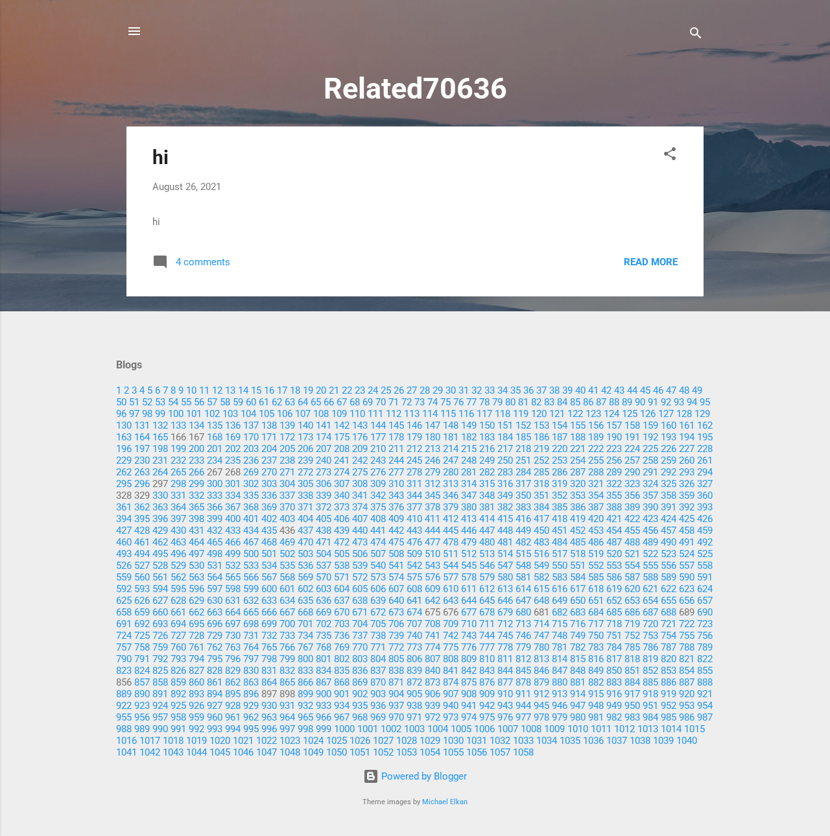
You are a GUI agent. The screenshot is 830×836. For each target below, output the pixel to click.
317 (523, 484)
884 (632, 682)
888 (705, 682)
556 (668, 565)
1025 (336, 740)
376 (396, 507)
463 (178, 542)
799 (287, 659)
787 (668, 647)
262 (124, 472)
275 (360, 472)
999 (323, 729)
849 (596, 670)
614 (523, 589)
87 (601, 402)
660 (160, 612)
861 (214, 682)
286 (559, 472)
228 (705, 449)
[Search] (696, 35)
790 (124, 659)
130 (124, 425)
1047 (266, 752)
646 (505, 600)
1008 (531, 729)
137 (251, 425)
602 (305, 589)
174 (323, 437)
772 (396, 647)
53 (160, 402)
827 (196, 670)
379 (450, 507)
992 (196, 729)
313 (450, 484)
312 (432, 484)
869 (360, 682)
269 (251, 472)
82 (536, 402)
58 (225, 402)
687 (650, 612)
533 (251, 565)
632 (251, 600)
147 (432, 425)
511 (450, 554)
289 (614, 472)
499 (233, 554)
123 (593, 414)
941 (469, 705)
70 (380, 402)
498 (214, 554)
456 (650, 530)
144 (378, 425)
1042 (149, 752)
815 (578, 659)
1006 (484, 729)
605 (360, 589)
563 (196, 577)
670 (342, 612)
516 (541, 554)
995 (251, 729)
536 (305, 565)
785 (632, 647)
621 (650, 589)
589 (668, 577)
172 (287, 437)
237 (269, 460)
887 (686, 682)
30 (450, 390)
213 (432, 449)
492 (705, 542)
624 (705, 589)
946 (559, 705)
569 (305, 577)
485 (578, 542)
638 (360, 600)
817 (614, 659)
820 (668, 659)
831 (269, 670)
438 (323, 530)
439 (342, 530)
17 (282, 390)
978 (541, 717)
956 (142, 717)
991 (178, 729)
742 (450, 635)
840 (432, 670)
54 (173, 402)
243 (378, 460)
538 (342, 565)
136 (233, 425)
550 (559, 565)
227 (686, 449)
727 (178, 635)
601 (287, 589)
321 (596, 484)
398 (196, 519)
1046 (243, 752)
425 (686, 519)
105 (266, 414)
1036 (593, 740)
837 (378, 670)
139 (287, 425)
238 (287, 460)
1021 (243, 740)
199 (178, 449)
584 (578, 577)
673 (396, 612)
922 (124, 705)
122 (575, 414)
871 (396, 682)
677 (469, 612)
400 (233, 519)
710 (469, 624)
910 (505, 694)
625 (124, 600)
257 (632, 460)
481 (505, 542)
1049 (313, 752)
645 (487, 600)
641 (414, 600)
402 (269, 519)
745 (505, 635)
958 (178, 717)
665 (251, 612)
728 (196, 635)
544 (450, 565)
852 (650, 670)
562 (178, 577)
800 (305, 659)
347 (469, 495)
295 (124, 484)
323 (632, 484)
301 (233, 484)
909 (487, 694)
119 (520, 414)
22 (347, 390)
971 (414, 717)
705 (378, 624)
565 (233, 577)
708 (432, 624)
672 (378, 612)
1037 (616, 740)
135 (214, 425)
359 (686, 495)
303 (269, 484)
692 (142, 624)
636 (323, 600)
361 (124, 507)
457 (668, 530)
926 (196, 705)
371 (305, 507)
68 (355, 402)
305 (305, 484)
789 (705, 647)
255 (596, 460)
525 (705, 554)
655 (668, 600)
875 (469, 682)
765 (269, 647)
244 (396, 460)
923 (142, 705)
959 (196, 717)
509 (414, 554)
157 (614, 425)
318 (541, 484)
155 (578, 425)
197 (142, 449)
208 (342, 449)
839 (414, 670)
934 (342, 705)
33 (489, 390)
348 (487, 495)
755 (686, 635)
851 (632, 670)
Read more (651, 262)
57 (212, 402)
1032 (500, 740)
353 (578, 495)
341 (360, 495)
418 (559, 519)
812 (523, 659)
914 (578, 694)
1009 (554, 729)
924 (160, 705)
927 (214, 705)
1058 (523, 752)
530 (196, 565)
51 (134, 402)
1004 (437, 729)
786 (650, 647)
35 (515, 390)
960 (214, 717)
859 (178, 682)
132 (160, 425)
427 (124, 530)
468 (269, 542)
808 (450, 659)
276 (378, 472)
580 (505, 577)
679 (505, 612)
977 (523, 717)
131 (142, 425)
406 (342, 519)
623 (686, 589)
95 (705, 402)
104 (248, 414)
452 (578, 530)
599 (251, 589)
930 (269, 705)
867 (323, 682)
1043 (173, 752)
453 (596, 530)
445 (450, 530)
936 (378, 705)
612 (487, 589)
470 (305, 542)
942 (487, 705)
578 (469, 577)
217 (505, 449)
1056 (476, 752)
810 (487, 659)
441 (378, 530)
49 (697, 390)
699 (269, 624)
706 (396, 624)
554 (632, 565)
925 (178, 705)
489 (650, 542)
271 (287, 472)
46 (658, 390)
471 (323, 542)
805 (396, 659)
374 (360, 507)
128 (684, 414)
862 (233, 682)
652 (614, 600)
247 (450, 460)
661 (178, 612)
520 (614, 554)
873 (432, 682)
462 (160, 542)
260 (686, 460)
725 (142, 635)
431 (196, 530)
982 (614, 717)
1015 (694, 729)
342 (378, 495)
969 (378, 717)
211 (396, 449)
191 (632, 437)
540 (378, 565)
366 (214, 507)
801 (323, 659)
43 (619, 390)
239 (305, 460)
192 (650, 437)
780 (541, 647)
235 (233, 460)
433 (233, 530)
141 (323, 425)
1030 (453, 740)
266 (196, 472)
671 (360, 612)
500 (251, 554)
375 (378, 507)
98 (147, 414)
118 (502, 414)
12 (217, 390)
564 (214, 577)
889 (124, 694)
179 (414, 437)
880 (559, 682)
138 (269, 425)
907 (450, 694)
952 (668, 705)
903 (378, 694)
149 (469, 425)
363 (160, 507)
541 (396, 565)
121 (557, 414)
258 (650, 460)
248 (469, 460)
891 (160, 694)
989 (142, 729)
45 (645, 390)
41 (593, 390)
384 (541, 507)
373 (342, 507)
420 (596, 519)
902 (360, 694)
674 (414, 612)
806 (414, 659)
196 (124, 449)
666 (269, 612)
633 (269, 600)
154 (559, 425)
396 (160, 519)
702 (323, 624)
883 (614, 682)
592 (124, 589)
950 (632, 705)
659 (142, 612)
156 (596, 425)
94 (692, 402)
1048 (289, 752)
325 (668, 484)
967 (342, 717)
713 (523, 624)
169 (233, 437)
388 (614, 507)
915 (596, 694)
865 (287, 682)
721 (668, 624)
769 (342, 647)
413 (469, 519)
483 (541, 542)
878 (523, 682)
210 (378, 449)
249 (487, 460)
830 (251, 670)
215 (469, 449)
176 (360, 437)
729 (214, 635)
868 (342, 682)
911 (523, 694)
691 (124, 624)
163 (124, 437)
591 (705, 577)
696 (214, 624)
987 (705, 717)
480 (487, 542)
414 (487, 519)
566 (251, 577)
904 (396, 694)
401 (251, 519)
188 (578, 437)
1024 (313, 740)
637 (342, 600)
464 (196, 542)
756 (705, 635)
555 (650, 565)
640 (396, 600)
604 (342, 589)
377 (414, 507)
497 (196, 554)
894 (214, 694)
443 (414, 530)
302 (251, 484)
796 (233, 659)
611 (469, 589)
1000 (344, 729)
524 (686, 554)
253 (559, 460)
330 (160, 495)
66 (329, 402)
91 (653, 402)
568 (287, 577)
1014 (671, 729)
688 (668, 612)
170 (251, 437)
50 (121, 402)
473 (360, 542)
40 (580, 390)
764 (251, 647)
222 (596, 449)
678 (487, 612)
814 (559, 659)
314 (469, 484)
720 (650, 624)
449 (523, 530)
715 (559, 624)
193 (668, 437)
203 (251, 449)
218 (523, 449)
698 (251, 624)
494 (142, 554)
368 (251, 507)
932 (305, 705)
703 (342, 624)
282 (487, 472)
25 (386, 390)
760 (178, 647)
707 (414, 624)
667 (287, 612)
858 (160, 682)
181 (450, 437)
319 (559, 484)
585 (596, 577)
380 (469, 507)
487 (614, 542)
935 (360, 705)
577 (450, 577)
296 (142, 484)
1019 (196, 740)
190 (614, 437)
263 (142, 472)
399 (214, 519)
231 (160, 460)
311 (414, 484)
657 (705, 600)
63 (290, 402)
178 (396, 437)
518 (578, 554)
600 (269, 589)
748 (559, 635)
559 (124, 577)
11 (204, 390)
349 (505, 495)
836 (360, 670)
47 (671, 390)
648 (541, 600)
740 (414, 635)
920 (686, 694)
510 (432, 554)
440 (360, 530)
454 (614, 530)
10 (191, 390)
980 (578, 717)
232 (178, 460)
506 (360, 554)
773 (414, 647)
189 (596, 437)
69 (367, 402)
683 (578, 612)
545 (469, 565)
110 (357, 414)
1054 (430, 752)
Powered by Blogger (423, 776)
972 (432, 717)
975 (487, 717)
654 (650, 600)
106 (284, 414)
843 (487, 670)
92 (666, 402)
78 (484, 402)
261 (705, 460)
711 (487, 624)
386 (578, 507)
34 (502, 390)
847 (559, 670)
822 (705, 659)
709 (450, 624)
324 (650, 484)
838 (396, 670)
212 (414, 449)
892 (178, 694)
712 (505, 624)
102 (212, 414)
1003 (414, 729)
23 (360, 390)
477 (432, 542)
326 (686, 484)
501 (269, 554)
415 (505, 519)
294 (705, 472)
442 (396, 530)
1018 (173, 740)
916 (614, 694)
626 (142, 600)
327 (705, 484)
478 (450, 542)
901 (342, 694)
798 (269, 659)
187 (559, 437)
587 (632, 577)
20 (321, 390)
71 (393, 402)
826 (178, 670)
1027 (383, 740)
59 (238, 402)
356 (632, 495)
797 (251, 659)
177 (378, 437)
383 (523, 507)
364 (178, 507)
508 (396, 554)
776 (469, 647)
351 (541, 495)
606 (378, 589)
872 (414, 682)
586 (614, 577)
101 (194, 414)
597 (214, 589)
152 (523, 425)
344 (414, 495)
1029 (430, 740)
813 (541, 659)
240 (323, 460)
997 (287, 729)
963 (269, 717)
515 (523, 554)
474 (378, 542)
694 (178, 624)
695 (196, 624)
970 (396, 717)
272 (305, 472)
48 (684, 390)
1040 (686, 740)
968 (360, 717)
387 (596, 507)
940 (450, 705)
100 (176, 414)
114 (430, 414)
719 (632, 624)
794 (196, 659)
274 (342, 472)
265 (178, 472)
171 (269, 437)
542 (414, 565)
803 (360, 659)
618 (596, 589)
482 (523, 542)
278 (414, 472)
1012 (624, 729)
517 (559, 554)
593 (142, 589)
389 (632, 507)
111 (375, 414)
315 (487, 484)
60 (251, 402)
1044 (196, 752)
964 (287, 717)
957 (160, 717)
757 (124, 647)
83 (549, 402)
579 (487, 577)
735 (323, 635)
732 (269, 635)
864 (269, 682)
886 (668, 682)
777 (487, 647)
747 (541, 635)
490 (668, 542)
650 (578, 600)
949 (614, 705)
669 (323, 612)
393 (705, 507)
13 (230, 390)
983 (632, 717)
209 (360, 449)
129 (702, 414)
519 (596, 554)
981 (596, 717)
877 (505, 682)
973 (450, 717)
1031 (476, 740)
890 (142, 694)
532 (233, 565)
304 (287, 484)
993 (214, 729)
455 (632, 530)
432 (214, 530)
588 (650, 577)
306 (323, 484)
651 (596, 600)
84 (562, 402)
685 (614, 612)
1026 (360, 740)
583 (559, 577)
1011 (601, 729)
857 (142, 682)
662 (196, 612)
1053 (406, 752)
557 (686, 565)
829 (233, 670)
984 (650, 717)
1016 (126, 740)
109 (339, 414)
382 (505, 507)
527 (142, 565)
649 (559, 600)
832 (287, 670)
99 (160, 414)
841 (450, 670)
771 (378, 647)
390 (650, 507)
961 (233, 717)
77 (471, 402)
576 (432, 577)
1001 (367, 729)
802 (342, 659)
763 (233, 647)
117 (484, 414)
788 (686, 647)
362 (142, 507)
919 (668, 694)
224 (632, 449)
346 (450, 495)
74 (432, 402)
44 (632, 390)
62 (277, 402)
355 (614, 495)
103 (230, 414)
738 (378, 635)
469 (287, 542)
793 (178, 659)
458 (686, 530)
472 (342, 542)
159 (650, 425)
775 (450, 647)
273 (323, 472)
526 (124, 565)
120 (539, 414)
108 (321, 414)
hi (160, 157)
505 (342, 554)
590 (686, 577)
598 (233, 589)
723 (705, 624)
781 (559, 647)
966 (323, 717)
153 (541, 425)
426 (705, 519)
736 (342, 635)
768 (323, 647)
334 (233, 495)
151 (505, 425)
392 (686, 507)
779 (523, 647)
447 (487, 530)
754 (668, 635)
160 (668, 425)
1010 (577, 729)
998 (305, 729)
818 (632, 659)
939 (432, 705)
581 (523, 577)
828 (214, 670)
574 (396, 577)
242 (360, 460)
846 (541, 670)
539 (360, 565)
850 (614, 670)
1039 (663, 740)
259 (668, 460)
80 (510, 402)
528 (160, 565)
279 (432, 472)
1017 (149, 740)
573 (378, 577)
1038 (640, 740)
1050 (336, 752)
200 (196, 449)
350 (523, 495)
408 (378, 519)
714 (541, 624)
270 (269, 472)
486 (596, 542)
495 (160, 554)
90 (640, 402)
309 (378, 484)
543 (432, 565)
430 (178, 530)
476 (414, 542)
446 (469, 530)
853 (668, 670)
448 (505, 530)
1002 (391, 729)
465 (214, 542)
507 (378, 554)
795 (214, 659)
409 (396, 519)
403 (287, 519)
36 (528, 390)
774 (432, 647)
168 (214, 437)
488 (632, 542)
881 (578, 682)
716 (578, 624)
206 (305, 449)
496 (178, 554)
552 (596, 565)
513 (487, 554)
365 (196, 507)
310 (396, 484)
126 (648, 414)
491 (686, 542)
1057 (500, 752)
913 (559, 694)
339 (323, 495)
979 (559, 717)
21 (334, 390)
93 (679, 402)
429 (160, 530)
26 (399, 390)
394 (124, 519)
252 (541, 460)
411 (432, 519)
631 (233, 600)
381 (487, 507)
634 (287, 600)
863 (251, 682)
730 (233, 635)
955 (124, 717)
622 (668, 589)
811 (505, 659)
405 (323, 519)
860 (196, 682)
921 (705, 694)
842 (469, 670)
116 (466, 414)
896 (251, 694)
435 (269, 530)
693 (160, 624)
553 (614, 565)
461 (142, 542)
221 (578, 449)
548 (523, 565)
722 (686, 624)
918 (650, 694)
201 (214, 449)
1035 (570, 740)
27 (412, 390)
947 (578, 705)
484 (559, 542)
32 (476, 390)
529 (178, 565)
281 (469, 472)
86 (588, 402)
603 (323, 589)
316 (505, 484)
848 (578, 670)
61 (264, 402)
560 (142, 577)
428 (142, 530)
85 (575, 402)
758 (142, 647)
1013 (647, 729)
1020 (219, 740)
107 (303, 414)
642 (432, 600)
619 (614, 589)
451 (559, 530)
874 (450, 682)
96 (121, 414)
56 (199, 402)
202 (233, 449)
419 (578, 519)
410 (414, 519)
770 (360, 647)
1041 (126, 752)
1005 (461, 729)
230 (142, 460)
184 (505, 437)
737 (360, 635)
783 (596, 647)
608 (414, 589)
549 (541, 565)
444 (432, 530)
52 (147, 402)
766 (287, 647)
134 (196, 425)
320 (578, 484)
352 (559, 495)
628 (178, 600)
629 (196, 600)
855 (705, 670)
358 (668, 495)
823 (124, 670)
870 (378, 682)
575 (414, 577)
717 (596, 624)
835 (342, 670)
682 (559, 612)
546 (487, 565)
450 (541, 530)
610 (450, 589)
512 (469, 554)
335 (251, 495)
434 (251, 530)
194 (686, 437)
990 (160, 729)
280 (450, 472)
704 (360, 624)
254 (578, 460)
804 (378, 659)
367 (233, 507)
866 (305, 682)
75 (445, 402)
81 (523, 402)
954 (705, 705)
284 (523, 472)
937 (396, 705)
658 (124, 612)
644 (469, 600)
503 (305, 554)
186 (541, 437)
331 (178, 495)
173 (305, 437)
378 (432, 507)
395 (142, 519)
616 (559, 589)
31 (463, 390)
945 (541, 705)
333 (214, 495)
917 (632, 694)
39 (567, 390)
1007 (507, 729)
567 (269, 577)
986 (686, 717)
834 (323, 670)
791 (142, 659)
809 (469, 659)
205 (287, 449)
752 (632, 635)
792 (160, 659)
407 (360, 519)
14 (243, 390)
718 (614, 624)
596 (196, 589)
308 (360, 484)
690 (705, 612)
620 (632, 589)
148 (450, 425)
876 (487, 682)
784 (614, 647)
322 (614, 484)
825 (160, 670)
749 (578, 635)
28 (425, 390)
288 (596, 472)
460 (124, 542)
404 (305, 519)
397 (178, 519)
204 (269, 449)
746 (523, 635)
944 (523, 705)
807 (432, 659)
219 (541, 449)
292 (668, 472)
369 (269, 507)
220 (559, 449)
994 (233, 729)
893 (196, 694)
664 (233, 612)
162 (705, 425)
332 (196, 495)
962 (251, 717)
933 (323, 705)
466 (233, 542)
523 (668, 554)
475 (396, 542)
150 (487, 425)
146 (414, 425)
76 (458, 402)
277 (396, 472)
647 (523, 600)
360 (705, 495)
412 (450, 519)
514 (505, 554)
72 (406, 402)
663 (214, 612)
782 (578, 647)
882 (596, 682)
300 (214, 484)
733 (287, 635)
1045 (219, 752)
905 (414, 694)
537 (323, 565)
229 (124, 460)
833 (305, 670)
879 (541, 682)
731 (251, 635)
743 (469, 635)
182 (469, 437)
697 (233, 624)
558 (705, 565)
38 (554, 390)
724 (124, 635)
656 (686, 600)
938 (414, 705)
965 (305, 717)
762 (214, 647)
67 (342, 402)
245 (414, 460)
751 (614, 635)
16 (269, 390)
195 (705, 437)
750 (596, 635)
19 (308, 390)
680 (523, 612)
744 (487, 635)
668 (305, 612)
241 (342, 460)
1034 (546, 740)
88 (614, 402)
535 (287, 565)
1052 (383, 752)
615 (541, 589)
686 (632, 612)
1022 (266, 740)
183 (487, 437)
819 (650, 659)
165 (160, 437)
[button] (670, 156)
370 (287, 507)
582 (541, 577)
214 (450, 449)
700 (287, 624)
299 (196, 484)
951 (650, 705)
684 (596, 612)
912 (541, 694)
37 (541, 390)
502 (287, 554)
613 (505, 589)
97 (134, 414)
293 (686, 472)
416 (523, 519)
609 (432, 589)
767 (305, 647)
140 (305, 425)
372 (323, 507)
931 (287, 705)
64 (303, 402)
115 (448, 414)
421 (614, 519)
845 (523, 670)
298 (178, 484)
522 (650, 554)
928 (233, 705)
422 (632, 519)
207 (323, 449)
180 (432, 437)
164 (142, 437)
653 (632, 600)
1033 (523, 740)
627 (160, 600)
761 (196, 647)
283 (505, 472)
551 (578, 565)
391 (668, 507)
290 (632, 472)
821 (686, 659)
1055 (453, 752)
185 (523, 437)
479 (469, 542)
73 (419, 402)
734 (305, 635)
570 (323, 577)
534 (269, 565)
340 (342, 495)
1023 (289, 740)
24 (373, 390)
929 (251, 705)
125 (629, 414)
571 (342, 577)
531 (214, 565)
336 (269, 495)
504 (323, 554)
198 (160, 449)
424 (668, 519)
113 (412, 414)
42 (606, 390)
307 (342, 484)
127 (666, 414)
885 (650, 682)
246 (432, 460)
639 (378, 600)
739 (396, 635)
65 (316, 402)
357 (650, 495)
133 (178, 425)
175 (342, 437)
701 (305, 624)
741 (432, 635)
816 (596, 659)
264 (160, 472)
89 (627, 402)
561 (160, 577)
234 (214, 460)
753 (650, 635)
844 (505, 670)
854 (686, 670)
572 (360, 577)
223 (614, 449)
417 (541, 519)
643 (450, 600)
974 (469, 717)
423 (650, 519)
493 (124, 554)
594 (160, 589)
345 (432, 495)
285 (541, 472)
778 (505, 647)
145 (396, 425)
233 (196, 460)
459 (705, 530)
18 (295, 390)
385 (559, 507)
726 (160, 635)
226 (668, 449)
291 (650, 472)
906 (432, 694)
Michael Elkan (445, 802)
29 (438, 390)
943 (505, 705)
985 (668, 717)
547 (505, 565)
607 (396, 589)
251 (523, 460)
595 (178, 589)
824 (142, 670)
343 (396, 495)
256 (614, 460)
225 (650, 449)
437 (305, 530)
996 (269, 729)
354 (596, 495)
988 (124, 729)
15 (256, 390)
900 (323, 694)
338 (305, 495)
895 (233, 694)
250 (505, 460)
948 (596, 705)
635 (305, 600)
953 (686, 705)
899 (305, 694)
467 (251, 542)
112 (393, 414)
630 (214, 600)
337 (287, 495)
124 (611, 414)
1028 (406, 740)
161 (686, 425)
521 (632, 554)
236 (251, 460)
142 (342, 425)
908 (469, 694)
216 (487, 449)
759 (160, 647)
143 (360, 425)
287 (578, 472)
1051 (360, 752)
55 (186, 402)
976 (505, 717)
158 (632, 425)
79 (497, 402)
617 (578, 589)
